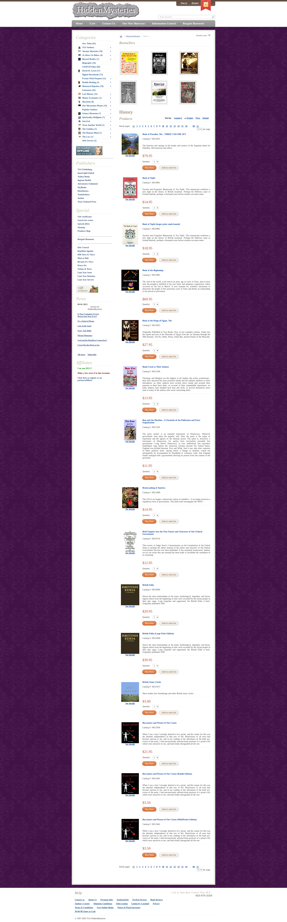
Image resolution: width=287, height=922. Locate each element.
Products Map (84, 231)
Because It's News (85, 262)
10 (163, 126)
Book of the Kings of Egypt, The (157, 321)
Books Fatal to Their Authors (155, 367)
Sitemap (81, 227)
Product (190, 118)
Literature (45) (89, 90)
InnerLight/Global (86, 173)
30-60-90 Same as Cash (85, 911)
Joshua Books (84, 177)
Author (81, 198)
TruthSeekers (84, 194)
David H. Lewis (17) (91, 71)
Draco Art (82, 265)
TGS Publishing (85, 169)
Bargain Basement (86, 239)
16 (186, 126)
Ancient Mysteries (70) (92, 51)
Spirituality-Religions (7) (93, 117)
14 (178, 126)
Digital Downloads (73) (92, 75)
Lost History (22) (90, 94)
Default (206, 118)
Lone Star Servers (86, 280)
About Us (92, 900)
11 (167, 126)
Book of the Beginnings (152, 270)
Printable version (201, 35)
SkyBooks (82, 187)
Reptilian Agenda (85, 251)
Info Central (83, 247)
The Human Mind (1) (92, 133)
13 (175, 126)
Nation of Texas (85, 269)
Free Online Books (105, 907)
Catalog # (178, 118)
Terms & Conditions (84, 907)
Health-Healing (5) (90, 82)
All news (81, 355)
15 (182, 126)
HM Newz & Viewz (86, 255)
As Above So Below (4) (92, 55)
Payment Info (106, 900)
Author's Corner (82, 904)
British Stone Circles (151, 682)
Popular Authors (89, 109)
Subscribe (92, 355)
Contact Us (108, 23)
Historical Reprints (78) (93, 86)
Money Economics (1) (92, 98)
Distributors (83, 191)
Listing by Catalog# (140, 904)
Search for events (85, 220)
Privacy (156, 904)
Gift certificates (85, 217)
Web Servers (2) (89, 141)
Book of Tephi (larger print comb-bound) (161, 224)
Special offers (84, 224)
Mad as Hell (83, 258)
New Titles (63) (89, 43)
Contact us (79, 900)
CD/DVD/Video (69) (91, 67)
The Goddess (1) (89, 129)
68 (194, 126)
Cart (92, 23)
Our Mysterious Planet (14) (94, 106)
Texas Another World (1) (93, 125)
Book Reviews (156, 900)
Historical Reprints (133, 36)
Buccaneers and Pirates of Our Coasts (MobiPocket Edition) (169, 819)
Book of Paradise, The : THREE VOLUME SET (164, 134)
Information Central (164, 23)
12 (171, 126)
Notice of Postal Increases (128, 907)
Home (79, 23)
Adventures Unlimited (88, 184)
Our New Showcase (133, 23)
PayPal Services (139, 900)
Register (195, 3)
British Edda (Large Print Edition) (158, 633)
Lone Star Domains (86, 276)
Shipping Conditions (102, 904)
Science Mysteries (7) (91, 113)
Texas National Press (87, 202)
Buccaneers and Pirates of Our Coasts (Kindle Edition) (167, 774)
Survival (86, 121)
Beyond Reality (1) (90, 59)
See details (130, 155)
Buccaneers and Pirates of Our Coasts (159, 723)
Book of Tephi (148, 178)
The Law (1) (87, 137)
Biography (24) (89, 63)
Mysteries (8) (88, 102)
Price (198, 118)
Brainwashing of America (153, 488)
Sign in (184, 3)
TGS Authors (88, 47)
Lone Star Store (85, 272)
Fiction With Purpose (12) (94, 78)
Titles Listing (122, 904)
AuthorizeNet (123, 900)
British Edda (148, 585)
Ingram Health (84, 180)
